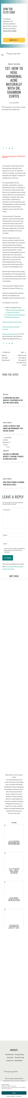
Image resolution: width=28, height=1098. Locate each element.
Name (5, 535)
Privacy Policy (19, 1096)
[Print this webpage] (12, 148)
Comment (7, 510)
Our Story (10, 1057)
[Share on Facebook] (3, 148)
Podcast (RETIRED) (14, 64)
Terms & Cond (19, 1057)
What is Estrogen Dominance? (6, 356)
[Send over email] (9, 148)
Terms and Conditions (10, 1096)
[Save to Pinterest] (6, 148)
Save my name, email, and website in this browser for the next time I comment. (14, 550)
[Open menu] (2, 54)
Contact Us (9, 1060)
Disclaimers (19, 1060)
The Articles (9, 1054)
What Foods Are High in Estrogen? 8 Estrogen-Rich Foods (21, 359)
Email (5, 543)
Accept (14, 1093)
